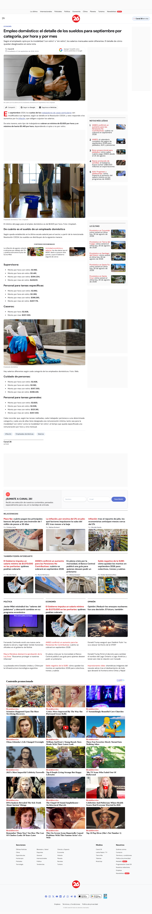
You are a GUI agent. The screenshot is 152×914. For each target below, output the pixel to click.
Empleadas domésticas (25, 434)
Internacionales (42, 858)
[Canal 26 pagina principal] (76, 22)
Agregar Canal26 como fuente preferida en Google (73, 50)
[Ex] (53, 896)
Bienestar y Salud (42, 849)
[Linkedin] (60, 896)
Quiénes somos (121, 849)
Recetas (60, 861)
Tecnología (19, 864)
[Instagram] (50, 896)
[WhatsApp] (68, 896)
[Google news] (75, 896)
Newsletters (122, 873)
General (39, 855)
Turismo (60, 864)
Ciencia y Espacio (63, 849)
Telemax (98, 858)
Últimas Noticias (21, 849)
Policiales (19, 861)
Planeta (59, 858)
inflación (21, 118)
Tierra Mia (99, 855)
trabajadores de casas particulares (57, 112)
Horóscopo (19, 858)
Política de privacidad (123, 858)
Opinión (91, 601)
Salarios (41, 434)
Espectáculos (20, 855)
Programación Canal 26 (124, 864)
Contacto (119, 852)
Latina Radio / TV (101, 852)
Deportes (40, 852)
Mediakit (121, 861)
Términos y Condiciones (71, 904)
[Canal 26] (76, 884)
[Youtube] (57, 896)
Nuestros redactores (123, 867)
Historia (59, 855)
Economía (7, 26)
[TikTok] (64, 896)
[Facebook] (46, 896)
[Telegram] (71, 896)
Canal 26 (11, 49)
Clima (18, 852)
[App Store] (83, 896)
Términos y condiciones (124, 855)
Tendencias (40, 864)
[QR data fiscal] (105, 898)
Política (8, 601)
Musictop (99, 861)
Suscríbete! (118, 499)
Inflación (8, 434)
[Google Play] (96, 896)
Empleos (119, 870)
